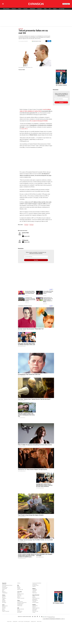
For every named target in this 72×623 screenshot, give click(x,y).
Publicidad (9, 621)
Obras (45, 8)
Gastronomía (35, 605)
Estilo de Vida (35, 611)
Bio (22, 234)
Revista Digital (66, 3)
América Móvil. (24, 128)
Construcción (20, 601)
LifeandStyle (4, 592)
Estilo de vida (20, 589)
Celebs (18, 588)
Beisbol (34, 597)
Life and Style (61, 8)
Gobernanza (19, 611)
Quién (3, 604)
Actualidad (35, 589)
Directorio (39, 621)
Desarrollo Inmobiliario (22, 602)
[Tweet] (46, 41)
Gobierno (4, 596)
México (3, 597)
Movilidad (19, 612)
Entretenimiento (20, 593)
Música (18, 597)
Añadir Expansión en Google (37, 41)
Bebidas (34, 606)
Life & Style (19, 591)
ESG (50, 8)
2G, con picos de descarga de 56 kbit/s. (39, 120)
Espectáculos (5, 605)
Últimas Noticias (6, 8)
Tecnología (39, 8)
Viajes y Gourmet (5, 611)
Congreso (4, 598)
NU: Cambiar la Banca (61, 85)
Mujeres (54, 8)
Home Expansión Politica (7, 585)
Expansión (4, 583)
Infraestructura (20, 603)
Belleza (3, 610)
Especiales (35, 592)
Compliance (15, 621)
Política (19, 8)
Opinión (3, 601)
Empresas (14, 8)
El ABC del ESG (36, 585)
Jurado (34, 612)
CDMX (3, 599)
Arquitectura (19, 604)
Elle (18, 585)
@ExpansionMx (27, 236)
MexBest (34, 604)
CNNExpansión (25, 240)
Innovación (35, 584)
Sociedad (4, 602)
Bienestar (34, 610)
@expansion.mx (37, 616)
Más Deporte (35, 600)
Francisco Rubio (25, 232)
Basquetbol (35, 599)
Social (18, 610)
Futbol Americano (36, 598)
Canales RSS (33, 621)
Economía (25, 8)
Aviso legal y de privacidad (24, 621)
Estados (4, 600)
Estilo (18, 592)
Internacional (32, 8)
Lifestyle (34, 601)
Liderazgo (35, 590)
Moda (3, 609)
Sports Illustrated (36, 595)
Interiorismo (19, 605)
